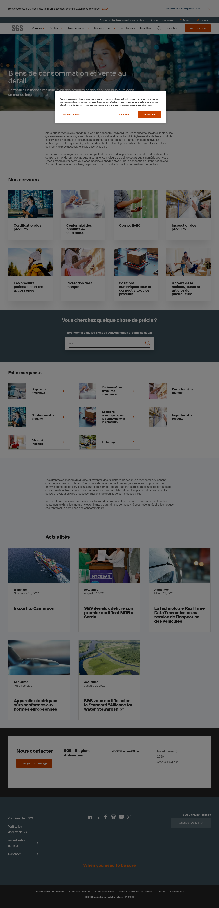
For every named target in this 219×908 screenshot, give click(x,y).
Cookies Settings (71, 114)
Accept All (149, 114)
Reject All (124, 114)
